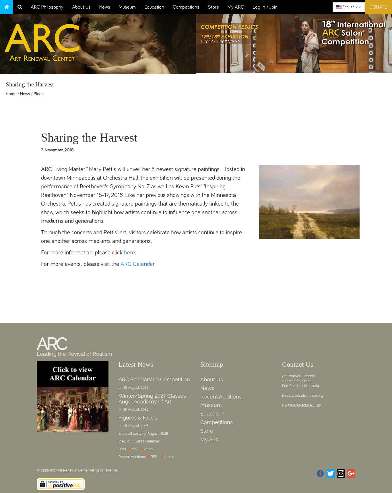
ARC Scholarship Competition (154, 379)
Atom (148, 449)
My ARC (236, 7)
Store (213, 7)
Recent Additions (221, 397)
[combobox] (349, 7)
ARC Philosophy (47, 7)
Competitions (186, 7)
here (129, 253)
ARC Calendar (137, 264)
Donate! (378, 7)
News (104, 7)
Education (154, 7)
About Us (81, 7)
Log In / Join (265, 7)
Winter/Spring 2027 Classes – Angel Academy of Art (154, 399)
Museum (127, 7)
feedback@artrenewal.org (302, 396)
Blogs (39, 93)
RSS (134, 449)
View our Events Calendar (139, 441)
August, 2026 (158, 434)
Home (11, 93)
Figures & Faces (138, 418)
